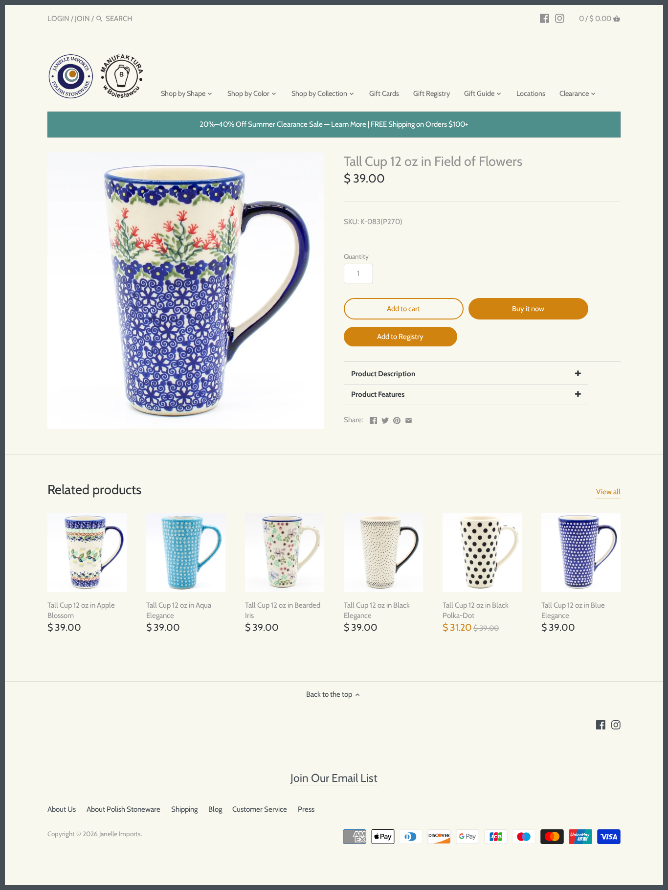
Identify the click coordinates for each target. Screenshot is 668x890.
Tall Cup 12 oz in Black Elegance (377, 610)
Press (306, 809)
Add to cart (403, 308)
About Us (61, 809)
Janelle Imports (120, 834)
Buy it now (528, 308)
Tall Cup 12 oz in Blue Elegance (573, 610)
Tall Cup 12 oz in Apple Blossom (81, 610)
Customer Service (259, 809)
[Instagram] (559, 18)
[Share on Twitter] (385, 418)
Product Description (383, 373)
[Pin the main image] (397, 418)
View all (608, 491)
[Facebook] (544, 18)
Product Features (377, 394)
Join (82, 18)
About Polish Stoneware (123, 809)
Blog (215, 809)
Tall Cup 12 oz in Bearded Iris (282, 610)
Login (58, 18)
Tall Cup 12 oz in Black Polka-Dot (476, 610)
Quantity (356, 256)
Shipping (184, 809)
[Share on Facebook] (373, 418)
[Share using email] (408, 418)
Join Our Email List (334, 778)
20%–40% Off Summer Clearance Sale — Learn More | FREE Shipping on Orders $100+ (334, 124)
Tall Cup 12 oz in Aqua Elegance (178, 610)
